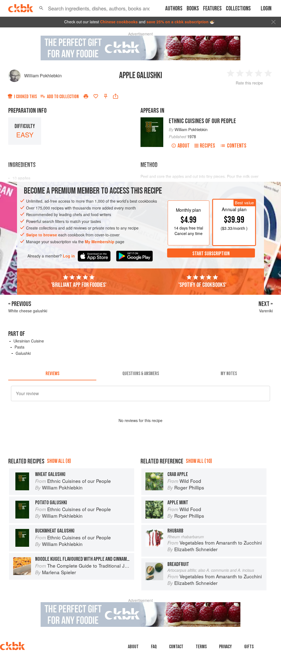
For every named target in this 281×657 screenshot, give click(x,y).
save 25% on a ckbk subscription (178, 21)
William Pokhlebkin (43, 75)
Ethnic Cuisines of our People (202, 121)
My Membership (99, 241)
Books (193, 8)
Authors (173, 8)
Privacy (225, 647)
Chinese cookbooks (119, 21)
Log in (69, 256)
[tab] (52, 373)
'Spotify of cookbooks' (202, 285)
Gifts (249, 647)
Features (212, 8)
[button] (41, 8)
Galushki (23, 353)
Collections (238, 8)
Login (266, 8)
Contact (176, 647)
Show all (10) (199, 461)
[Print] (86, 96)
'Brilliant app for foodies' (78, 285)
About (184, 145)
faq (154, 647)
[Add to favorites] (96, 96)
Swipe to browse (41, 234)
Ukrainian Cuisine (28, 341)
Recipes (207, 145)
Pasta (19, 347)
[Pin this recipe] (106, 96)
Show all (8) (59, 461)
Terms (201, 647)
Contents (236, 145)
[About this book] (151, 120)
